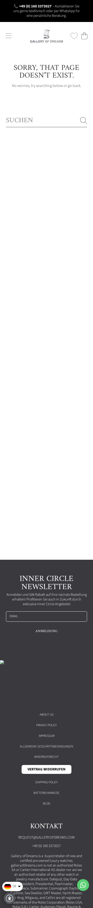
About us (47, 714)
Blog (46, 803)
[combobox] (46, 120)
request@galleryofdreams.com (46, 837)
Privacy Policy (46, 725)
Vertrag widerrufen (46, 769)
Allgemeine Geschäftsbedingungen (46, 746)
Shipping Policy (46, 782)
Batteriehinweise (46, 793)
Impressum (47, 736)
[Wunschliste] (74, 35)
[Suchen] (84, 120)
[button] (8, 35)
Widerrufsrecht (46, 757)
